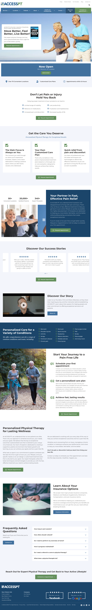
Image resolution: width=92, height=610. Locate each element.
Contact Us (87, 1)
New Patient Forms (7, 596)
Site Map (73, 604)
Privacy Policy (22, 604)
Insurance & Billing (6, 600)
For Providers (76, 1)
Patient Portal (67, 1)
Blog (82, 1)
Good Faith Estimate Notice (33, 604)
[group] (10, 199)
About (35, 10)
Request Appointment (13, 45)
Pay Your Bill (70, 10)
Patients (26, 10)
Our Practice (27, 594)
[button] (46, 118)
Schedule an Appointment (82, 10)
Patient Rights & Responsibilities (47, 604)
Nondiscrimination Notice (60, 604)
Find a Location (5, 594)
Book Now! (46, 73)
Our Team (26, 596)
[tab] (60, 529)
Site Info (69, 604)
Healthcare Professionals (47, 10)
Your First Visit (5, 598)
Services (5, 10)
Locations (15, 10)
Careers (60, 10)
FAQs (61, 1)
